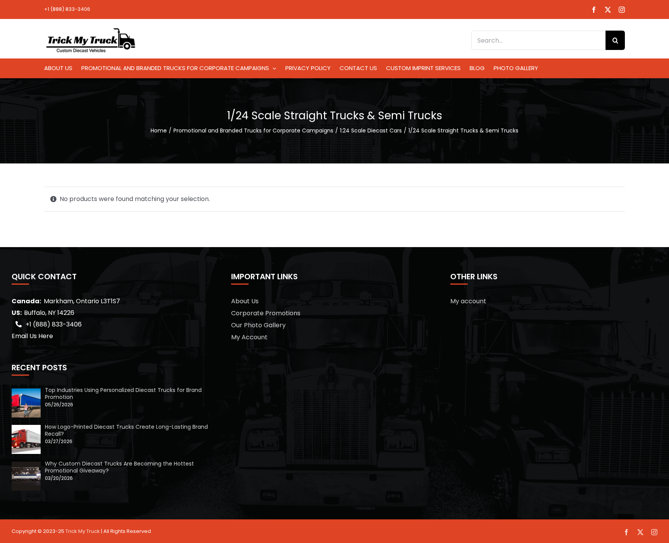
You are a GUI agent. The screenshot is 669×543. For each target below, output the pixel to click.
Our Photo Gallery (258, 325)
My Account (249, 337)
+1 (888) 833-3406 (67, 9)
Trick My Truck (82, 531)
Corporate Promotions (265, 313)
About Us (245, 301)
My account (468, 301)
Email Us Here (32, 336)
